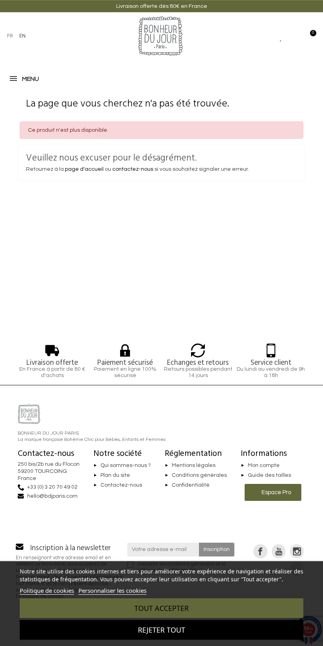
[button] (41, 36)
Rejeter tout (161, 630)
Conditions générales (199, 475)
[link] (260, 551)
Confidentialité (191, 485)
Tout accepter (161, 608)
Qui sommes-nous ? (125, 465)
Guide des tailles (269, 475)
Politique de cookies (47, 590)
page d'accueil (84, 169)
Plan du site (115, 475)
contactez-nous (132, 169)
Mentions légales (193, 465)
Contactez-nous (121, 485)
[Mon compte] (295, 36)
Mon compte (264, 465)
